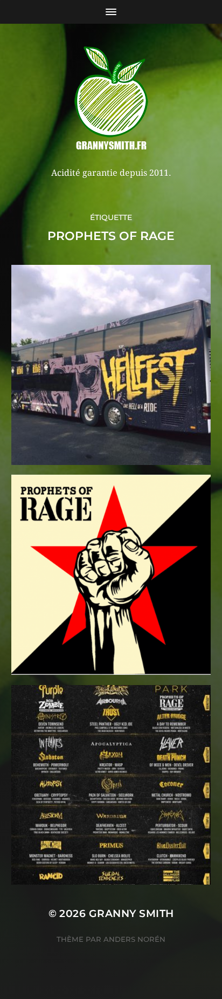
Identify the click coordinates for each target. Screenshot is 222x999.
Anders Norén (134, 939)
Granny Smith (131, 913)
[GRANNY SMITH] (111, 99)
